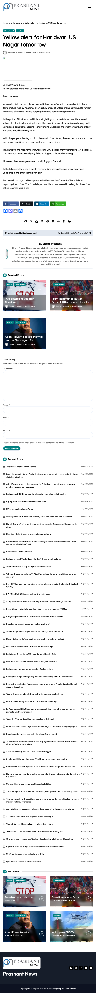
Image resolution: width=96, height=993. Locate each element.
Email (6, 417)
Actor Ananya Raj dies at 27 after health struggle (28, 751)
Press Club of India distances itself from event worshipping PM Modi (37, 609)
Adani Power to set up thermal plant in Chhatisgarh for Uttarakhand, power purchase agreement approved (23, 342)
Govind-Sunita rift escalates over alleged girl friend (29, 824)
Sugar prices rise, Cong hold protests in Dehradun (28, 566)
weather (20, 31)
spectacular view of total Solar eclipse (23, 861)
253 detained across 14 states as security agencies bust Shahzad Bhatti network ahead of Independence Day (42, 742)
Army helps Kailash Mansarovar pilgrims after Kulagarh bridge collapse (38, 601)
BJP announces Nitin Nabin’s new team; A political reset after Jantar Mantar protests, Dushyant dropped (40, 710)
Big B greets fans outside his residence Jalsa (26, 501)
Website (6, 430)
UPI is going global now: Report (20, 509)
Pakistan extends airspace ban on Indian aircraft (28, 624)
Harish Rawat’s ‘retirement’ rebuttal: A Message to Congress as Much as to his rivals (41, 525)
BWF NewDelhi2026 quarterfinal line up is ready (28, 594)
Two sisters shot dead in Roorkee (19, 300)
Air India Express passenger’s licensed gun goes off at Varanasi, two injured (40, 809)
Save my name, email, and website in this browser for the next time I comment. (40, 442)
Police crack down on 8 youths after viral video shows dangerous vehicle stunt (41, 766)
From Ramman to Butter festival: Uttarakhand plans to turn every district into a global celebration (70, 304)
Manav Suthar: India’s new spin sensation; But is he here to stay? (35, 639)
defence (57, 915)
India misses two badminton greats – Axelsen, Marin (29, 669)
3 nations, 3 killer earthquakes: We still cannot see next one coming (36, 759)
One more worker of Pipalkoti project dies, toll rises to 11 (31, 661)
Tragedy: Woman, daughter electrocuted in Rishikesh (30, 719)
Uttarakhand (9, 31)
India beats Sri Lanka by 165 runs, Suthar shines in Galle (31, 654)
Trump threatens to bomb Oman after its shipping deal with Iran (35, 694)
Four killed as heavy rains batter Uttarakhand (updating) (31, 701)
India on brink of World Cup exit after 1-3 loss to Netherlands (33, 559)
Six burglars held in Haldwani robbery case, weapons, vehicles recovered (39, 516)
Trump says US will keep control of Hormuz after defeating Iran (34, 831)
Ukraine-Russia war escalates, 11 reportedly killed (28, 784)
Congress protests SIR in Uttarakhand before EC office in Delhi (34, 616)
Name (6, 405)
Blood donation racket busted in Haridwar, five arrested (31, 734)
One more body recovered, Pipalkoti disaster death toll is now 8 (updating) (40, 839)
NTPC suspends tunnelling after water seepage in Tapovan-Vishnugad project (41, 726)
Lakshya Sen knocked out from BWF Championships (29, 646)
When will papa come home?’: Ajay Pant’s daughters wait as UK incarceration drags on (41, 575)
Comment (8, 368)
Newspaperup (55, 988)
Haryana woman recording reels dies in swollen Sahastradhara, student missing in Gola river (43, 775)
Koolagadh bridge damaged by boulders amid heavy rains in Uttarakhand (39, 676)
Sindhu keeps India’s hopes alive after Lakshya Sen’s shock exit (34, 631)
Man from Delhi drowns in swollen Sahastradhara (28, 534)
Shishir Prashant (52, 243)
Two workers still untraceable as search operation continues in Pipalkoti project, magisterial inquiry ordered (42, 800)
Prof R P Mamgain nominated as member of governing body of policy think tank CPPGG (42, 585)
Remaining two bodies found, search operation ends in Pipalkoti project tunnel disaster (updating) (41, 685)
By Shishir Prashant (15, 52)
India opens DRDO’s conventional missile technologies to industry (36, 494)
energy (9, 322)
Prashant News (20, 974)
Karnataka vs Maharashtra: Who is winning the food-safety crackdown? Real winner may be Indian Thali (41, 542)
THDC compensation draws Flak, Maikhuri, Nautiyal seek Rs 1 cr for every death (42, 791)
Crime (9, 284)
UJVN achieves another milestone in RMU (25, 854)
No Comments (44, 52)
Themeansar (70, 988)
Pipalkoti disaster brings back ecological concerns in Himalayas (35, 846)
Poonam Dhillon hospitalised (19, 551)
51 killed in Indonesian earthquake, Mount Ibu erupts (29, 816)
